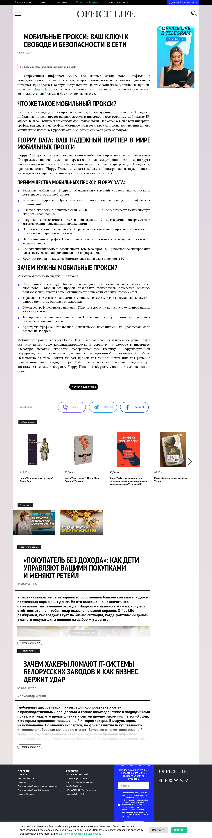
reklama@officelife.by (75, 794)
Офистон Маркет (87, 2)
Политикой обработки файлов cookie (78, 833)
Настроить (158, 830)
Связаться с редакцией (77, 774)
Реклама (62, 2)
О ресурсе (22, 774)
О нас (43, 2)
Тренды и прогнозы (28, 651)
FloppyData (41, 89)
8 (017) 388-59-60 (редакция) (79, 782)
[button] (190, 461)
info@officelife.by (74, 786)
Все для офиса (118, 2)
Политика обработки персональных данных (38, 786)
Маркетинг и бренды (29, 547)
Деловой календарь (183, 2)
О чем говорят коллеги (77, 778)
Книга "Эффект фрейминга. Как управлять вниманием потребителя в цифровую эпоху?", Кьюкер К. (128, 481)
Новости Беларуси (26, 794)
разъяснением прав (130, 807)
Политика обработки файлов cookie (34, 790)
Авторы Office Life (26, 778)
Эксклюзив (23, 2)
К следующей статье (84, 386)
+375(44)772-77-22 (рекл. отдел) (81, 790)
